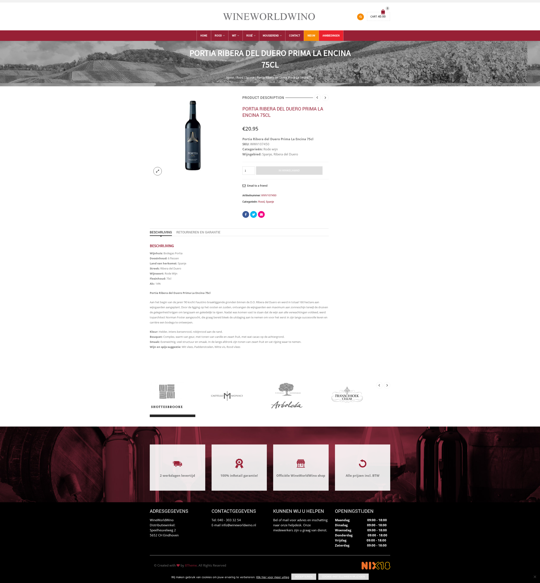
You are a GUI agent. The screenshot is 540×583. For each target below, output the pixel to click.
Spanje (250, 77)
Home (203, 35)
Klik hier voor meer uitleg (272, 577)
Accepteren (303, 576)
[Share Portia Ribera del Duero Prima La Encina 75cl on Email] (261, 214)
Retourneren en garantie (198, 232)
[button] (153, 416)
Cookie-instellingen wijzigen (343, 576)
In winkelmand (289, 170)
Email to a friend (257, 185)
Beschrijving (161, 232)
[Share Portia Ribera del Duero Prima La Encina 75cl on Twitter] (253, 214)
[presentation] (379, 385)
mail (285, 520)
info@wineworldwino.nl (238, 525)
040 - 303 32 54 (229, 520)
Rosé (249, 35)
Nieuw (311, 35)
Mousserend (271, 35)
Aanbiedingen (331, 35)
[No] (535, 577)
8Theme (191, 565)
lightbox (157, 171)
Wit (234, 35)
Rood (218, 35)
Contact (294, 35)
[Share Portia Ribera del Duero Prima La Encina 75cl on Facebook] (245, 214)
